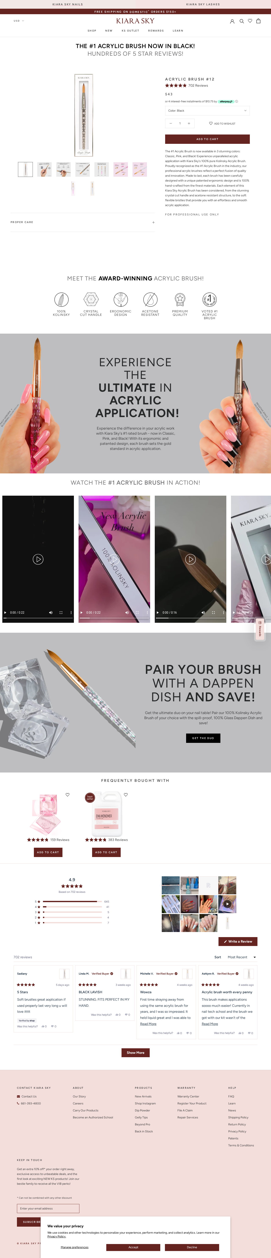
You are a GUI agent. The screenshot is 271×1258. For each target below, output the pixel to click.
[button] (186, 85)
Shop (92, 30)
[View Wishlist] (250, 21)
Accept (133, 1247)
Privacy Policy (237, 1131)
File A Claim (185, 1110)
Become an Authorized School (93, 1117)
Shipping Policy (238, 1117)
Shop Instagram (145, 1103)
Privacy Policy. (56, 1236)
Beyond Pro (142, 1124)
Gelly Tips (141, 1117)
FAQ (231, 1096)
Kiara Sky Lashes (203, 4)
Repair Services (187, 1117)
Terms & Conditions (241, 1145)
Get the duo (203, 738)
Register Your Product (191, 1103)
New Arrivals (143, 1096)
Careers (78, 1103)
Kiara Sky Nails (68, 4)
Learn (178, 30)
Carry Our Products (85, 1110)
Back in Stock (144, 1131)
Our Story (79, 1096)
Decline (192, 1247)
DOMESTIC (139, 12)
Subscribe (32, 1222)
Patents (233, 1138)
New (109, 30)
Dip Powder (142, 1110)
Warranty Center (188, 1096)
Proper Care (22, 222)
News (232, 1110)
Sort (218, 957)
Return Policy (237, 1124)
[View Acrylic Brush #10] (64, 974)
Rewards (156, 30)
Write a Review (242, 942)
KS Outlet (131, 30)
